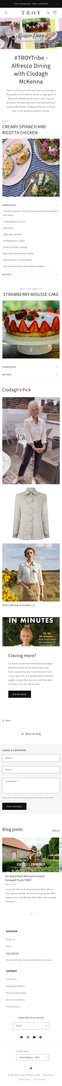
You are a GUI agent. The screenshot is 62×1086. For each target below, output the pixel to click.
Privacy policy (24, 1079)
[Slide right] (37, 914)
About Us (10, 939)
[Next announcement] (56, 4)
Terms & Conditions (15, 999)
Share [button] (8, 720)
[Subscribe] (46, 1025)
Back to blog (33, 733)
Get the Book (19, 694)
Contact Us (11, 979)
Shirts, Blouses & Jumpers (16, 605)
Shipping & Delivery (15, 986)
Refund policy (48, 1075)
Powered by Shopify (32, 1075)
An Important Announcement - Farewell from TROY (25, 878)
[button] (6, 12)
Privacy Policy (12, 1006)
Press (8, 946)
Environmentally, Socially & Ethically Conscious (29, 960)
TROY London (19, 1075)
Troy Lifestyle (12, 953)
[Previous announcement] (5, 4)
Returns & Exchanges (16, 993)
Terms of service (39, 1079)
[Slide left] (24, 914)
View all (56, 830)
